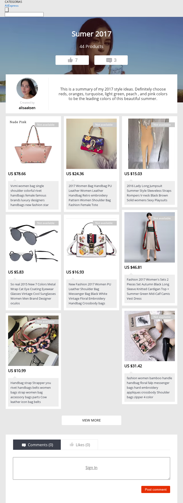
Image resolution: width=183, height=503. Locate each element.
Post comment (156, 489)
